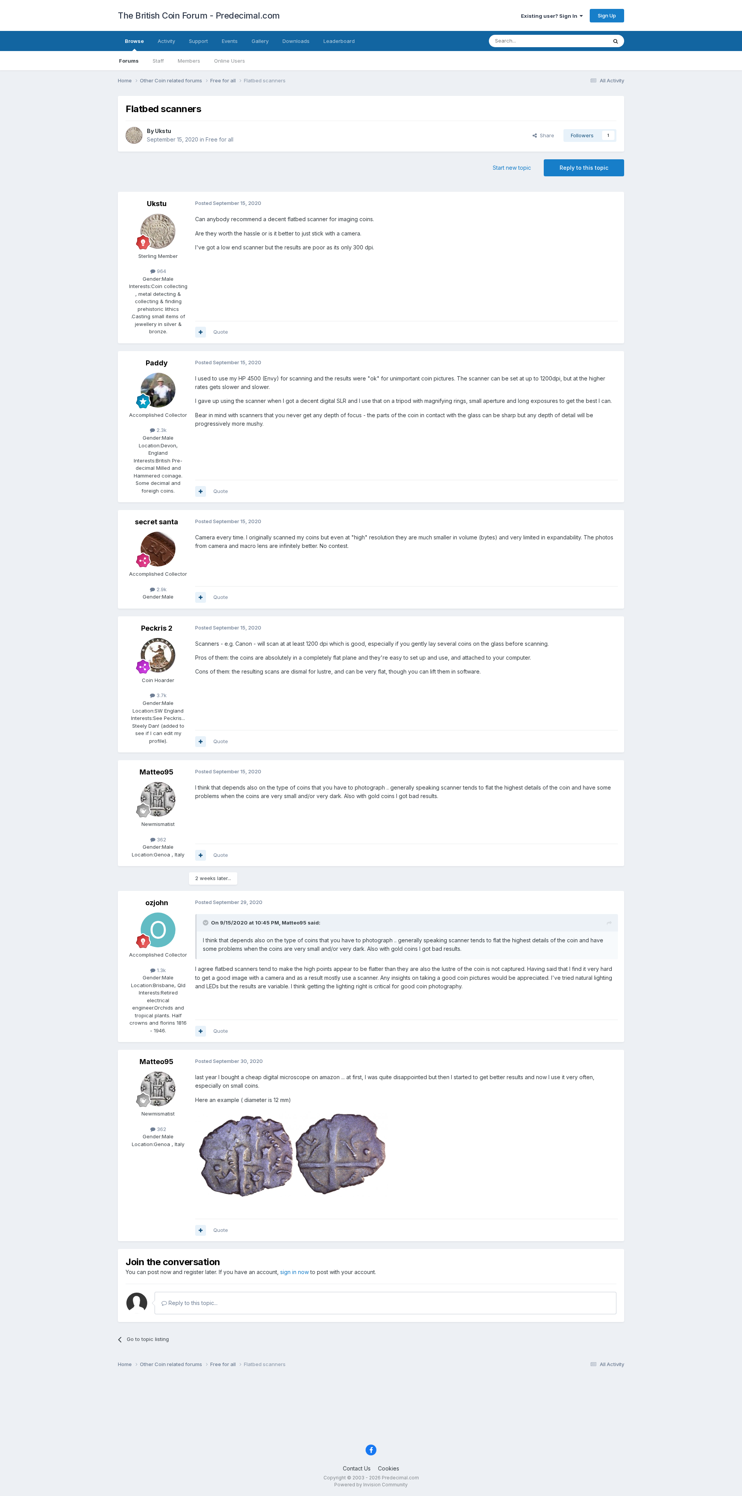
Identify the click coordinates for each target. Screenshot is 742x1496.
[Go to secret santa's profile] (158, 549)
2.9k (161, 589)
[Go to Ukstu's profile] (134, 135)
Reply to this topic (584, 167)
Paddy (157, 363)
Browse (134, 41)
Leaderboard (339, 41)
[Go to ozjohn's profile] (158, 930)
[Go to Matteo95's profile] (158, 799)
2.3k (161, 430)
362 (160, 839)
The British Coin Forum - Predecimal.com (199, 15)
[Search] (615, 41)
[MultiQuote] (200, 332)
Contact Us (357, 1468)
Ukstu (163, 131)
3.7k (161, 695)
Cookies (388, 1468)
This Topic (584, 41)
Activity (166, 41)
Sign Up (607, 15)
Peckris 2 (156, 628)
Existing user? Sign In (550, 16)
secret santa (156, 522)
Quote (220, 332)
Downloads (296, 41)
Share (545, 135)
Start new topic (512, 167)
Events (230, 41)
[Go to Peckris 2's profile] (158, 655)
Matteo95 (157, 772)
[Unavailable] (291, 1153)
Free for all (219, 139)
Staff (158, 61)
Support (198, 41)
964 (160, 271)
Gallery (260, 41)
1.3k (160, 970)
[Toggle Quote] (206, 922)
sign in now (294, 1272)
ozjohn (156, 903)
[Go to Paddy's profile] (158, 390)
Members (189, 61)
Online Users (229, 61)
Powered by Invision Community (371, 1484)
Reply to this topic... (192, 1303)
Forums (129, 61)
